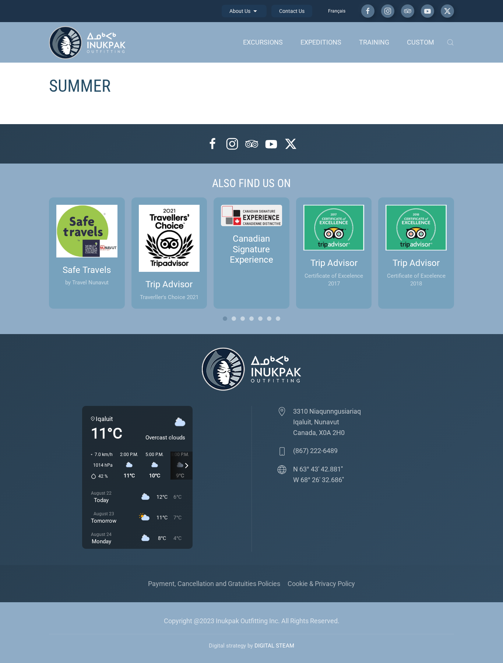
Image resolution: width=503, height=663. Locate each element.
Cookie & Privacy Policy (321, 583)
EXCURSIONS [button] (263, 42)
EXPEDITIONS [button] (320, 42)
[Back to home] (89, 42)
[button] (450, 42)
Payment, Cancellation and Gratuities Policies (214, 583)
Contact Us (292, 11)
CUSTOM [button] (420, 42)
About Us (240, 11)
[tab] (225, 318)
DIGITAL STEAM (274, 645)
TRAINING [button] (374, 42)
